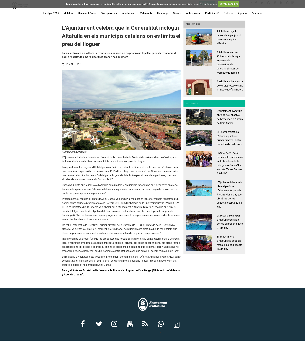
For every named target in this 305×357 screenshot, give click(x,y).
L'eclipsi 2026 (51, 13)
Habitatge (162, 13)
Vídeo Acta (146, 13)
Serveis (177, 13)
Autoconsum (193, 13)
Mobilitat (69, 13)
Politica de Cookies (208, 4)
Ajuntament (128, 13)
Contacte (256, 13)
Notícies (228, 13)
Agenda (242, 13)
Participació (212, 13)
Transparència (109, 13)
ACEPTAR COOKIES (229, 4)
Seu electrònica (87, 13)
